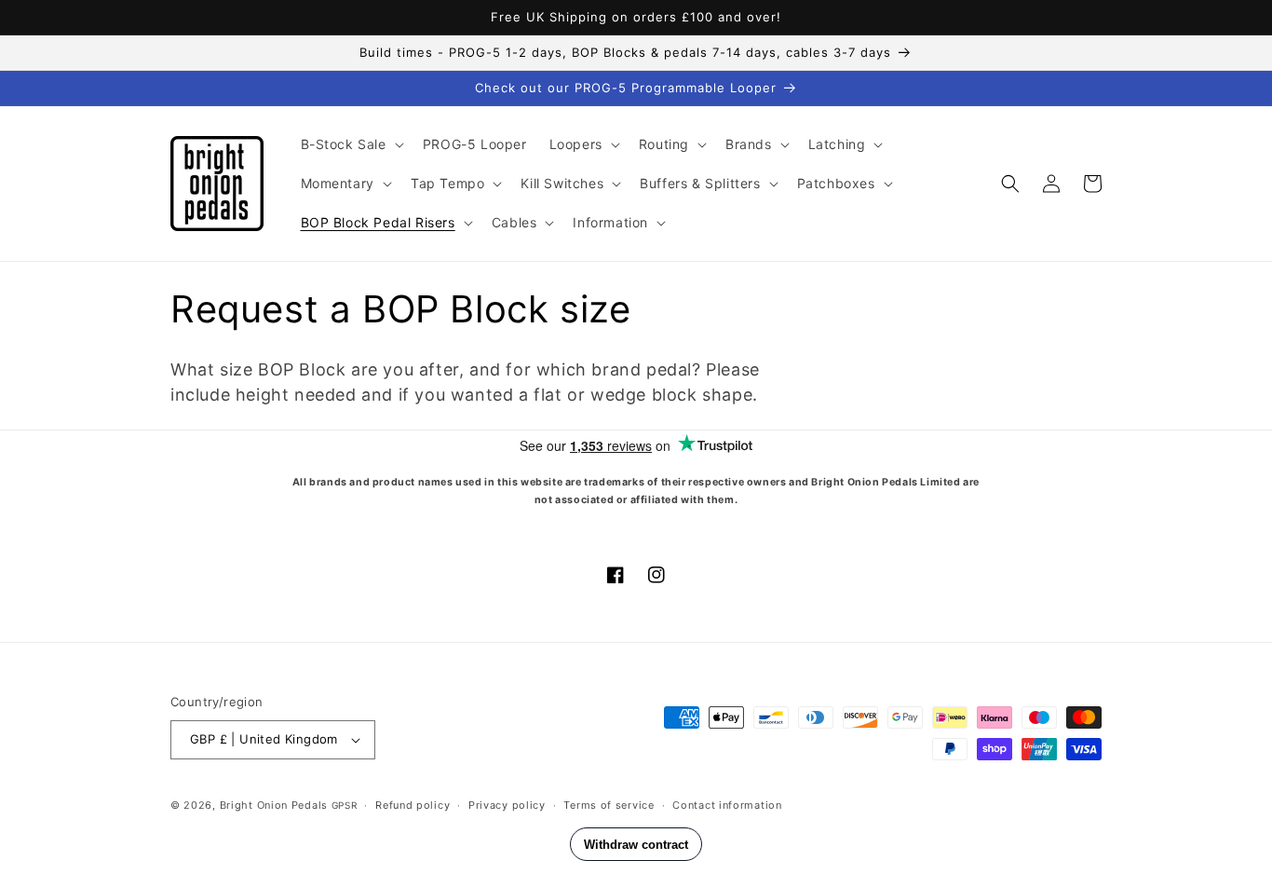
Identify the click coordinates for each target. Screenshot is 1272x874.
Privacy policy (507, 805)
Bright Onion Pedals (274, 805)
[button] (351, 144)
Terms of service (608, 805)
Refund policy (412, 805)
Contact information (726, 805)
